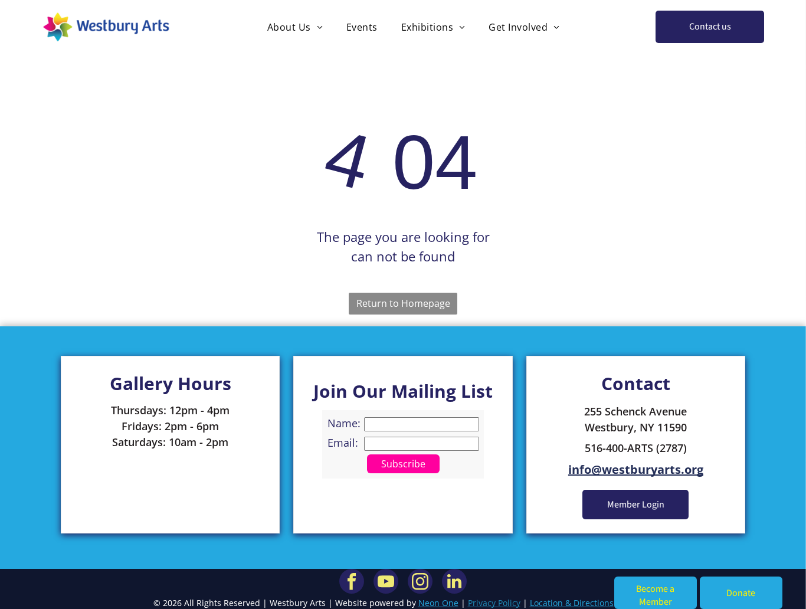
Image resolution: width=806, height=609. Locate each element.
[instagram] (420, 583)
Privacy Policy (494, 602)
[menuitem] (295, 27)
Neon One (438, 602)
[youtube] (385, 583)
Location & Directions (572, 602)
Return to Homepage (403, 303)
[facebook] (351, 583)
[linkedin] (454, 583)
